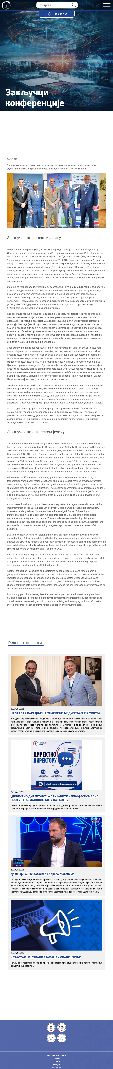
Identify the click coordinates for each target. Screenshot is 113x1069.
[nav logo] (6, 4)
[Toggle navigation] (108, 5)
